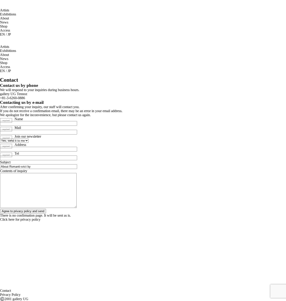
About (4, 18)
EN (2, 34)
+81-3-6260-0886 (12, 98)
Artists (4, 10)
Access (5, 30)
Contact (5, 290)
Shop (3, 26)
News (4, 22)
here (11, 219)
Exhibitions (8, 14)
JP (9, 34)
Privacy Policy (10, 295)
